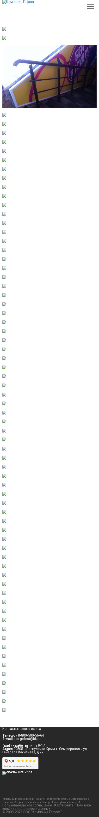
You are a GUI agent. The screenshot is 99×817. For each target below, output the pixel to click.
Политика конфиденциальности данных (46, 807)
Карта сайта (64, 805)
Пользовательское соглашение (27, 805)
